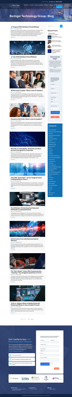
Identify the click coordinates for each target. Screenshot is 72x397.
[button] (61, 26)
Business (51, 133)
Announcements (52, 129)
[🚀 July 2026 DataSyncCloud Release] (27, 47)
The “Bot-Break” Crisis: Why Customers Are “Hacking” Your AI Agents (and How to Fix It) (26, 272)
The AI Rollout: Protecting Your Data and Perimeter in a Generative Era (25, 209)
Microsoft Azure (52, 165)
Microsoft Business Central (55, 166)
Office (50, 175)
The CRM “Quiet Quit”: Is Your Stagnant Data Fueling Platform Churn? (26, 178)
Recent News (52, 183)
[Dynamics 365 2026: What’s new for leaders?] (27, 109)
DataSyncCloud (52, 144)
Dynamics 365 (52, 146)
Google (50, 151)
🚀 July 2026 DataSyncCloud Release (24, 57)
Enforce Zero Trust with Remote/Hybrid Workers (24, 239)
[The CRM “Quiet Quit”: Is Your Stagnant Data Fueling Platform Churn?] (27, 169)
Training (50, 189)
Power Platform (52, 181)
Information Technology (54, 155)
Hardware (51, 153)
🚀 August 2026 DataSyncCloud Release (25, 27)
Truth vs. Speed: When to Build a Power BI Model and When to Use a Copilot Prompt (25, 304)
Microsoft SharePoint (53, 174)
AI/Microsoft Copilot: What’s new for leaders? (27, 90)
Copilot (50, 140)
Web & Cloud (52, 192)
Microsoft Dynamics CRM (54, 172)
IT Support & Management (54, 157)
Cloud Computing (53, 138)
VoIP (50, 190)
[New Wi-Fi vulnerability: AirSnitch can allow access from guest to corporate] (27, 139)
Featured (51, 150)
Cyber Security (52, 142)
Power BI (51, 179)
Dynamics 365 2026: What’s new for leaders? (26, 119)
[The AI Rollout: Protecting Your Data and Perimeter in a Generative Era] (27, 198)
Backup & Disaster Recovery (55, 131)
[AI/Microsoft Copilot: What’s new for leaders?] (27, 79)
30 (29, 319)
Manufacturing (52, 161)
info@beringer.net (52, 389)
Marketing (51, 163)
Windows (51, 194)
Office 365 (51, 177)
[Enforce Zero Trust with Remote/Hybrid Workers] (27, 228)
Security (50, 187)
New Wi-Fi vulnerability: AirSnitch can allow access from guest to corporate (26, 149)
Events (50, 148)
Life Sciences (52, 159)
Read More (13, 37)
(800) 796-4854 (56, 69)
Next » (32, 319)
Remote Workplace (53, 185)
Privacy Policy (47, 395)
